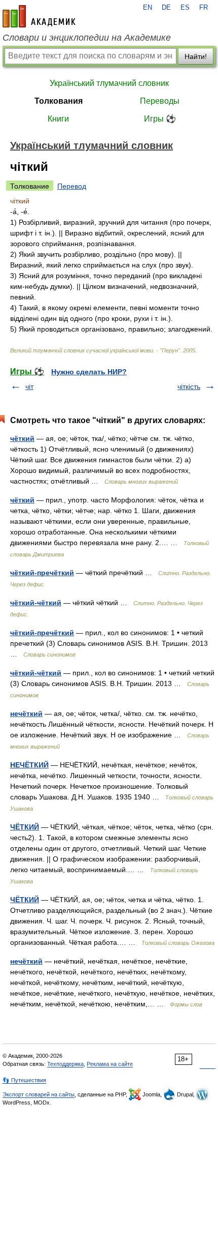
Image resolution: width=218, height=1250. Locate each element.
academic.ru (39, 16)
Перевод (71, 186)
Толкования (58, 101)
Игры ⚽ (160, 118)
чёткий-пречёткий (42, 573)
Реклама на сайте (110, 1064)
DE (166, 7)
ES (185, 7)
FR (203, 7)
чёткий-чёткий (35, 603)
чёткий (22, 438)
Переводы (159, 101)
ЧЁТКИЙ (24, 827)
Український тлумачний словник (109, 83)
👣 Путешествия (24, 1080)
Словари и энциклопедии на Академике (87, 38)
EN (147, 7)
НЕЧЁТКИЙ (29, 765)
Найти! (196, 56)
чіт (29, 386)
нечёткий (26, 713)
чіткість (188, 386)
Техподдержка (65, 1064)
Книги (58, 118)
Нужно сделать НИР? (89, 372)
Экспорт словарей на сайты (39, 1094)
